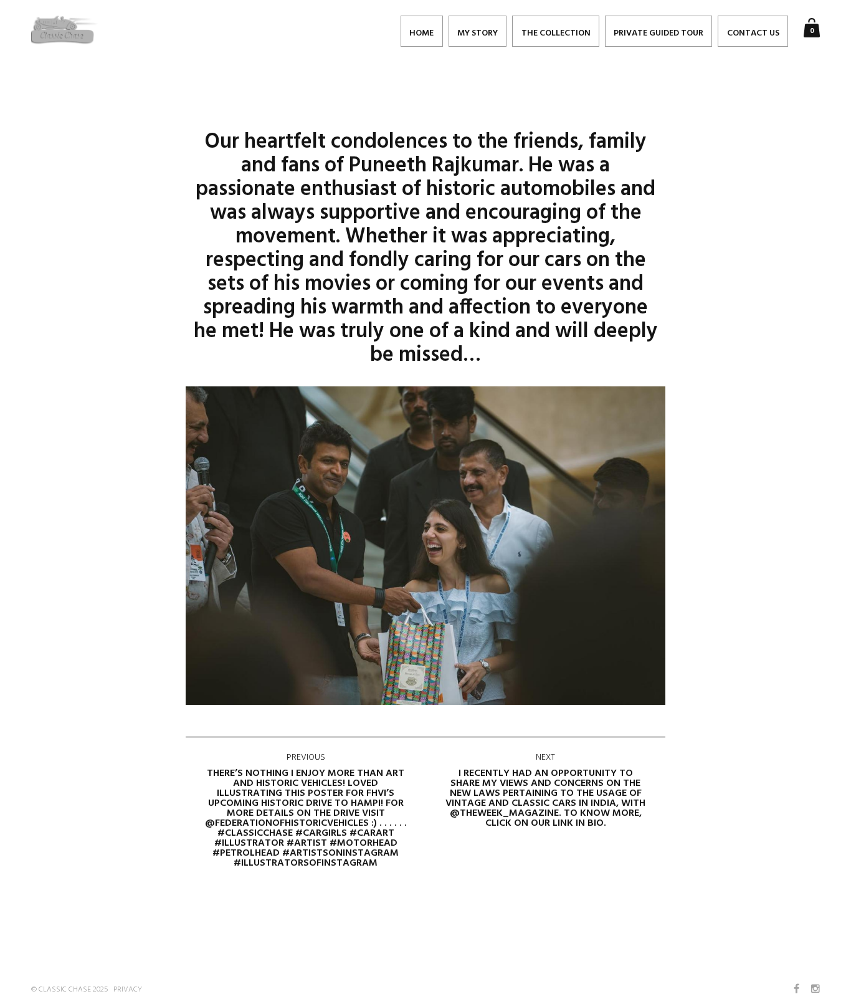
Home (421, 33)
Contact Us (753, 33)
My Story (477, 33)
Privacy (127, 989)
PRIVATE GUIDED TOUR (658, 33)
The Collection (556, 33)
